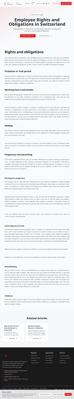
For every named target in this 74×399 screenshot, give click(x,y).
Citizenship (33, 360)
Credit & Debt (48, 360)
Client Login (56, 3)
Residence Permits (35, 358)
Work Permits (34, 355)
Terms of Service (43, 388)
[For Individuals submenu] (22, 3)
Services (27, 3)
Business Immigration (65, 358)
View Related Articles (44, 36)
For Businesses (10, 3)
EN (49, 3)
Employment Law (49, 355)
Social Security (48, 362)
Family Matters (48, 358)
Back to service (35, 14)
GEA (50, 62)
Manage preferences (45, 394)
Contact (43, 3)
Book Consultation (66, 3)
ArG (21, 62)
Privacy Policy (34, 388)
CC (68, 60)
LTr (13, 62)
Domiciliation (63, 362)
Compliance (62, 360)
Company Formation (64, 355)
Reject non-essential (58, 394)
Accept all (68, 394)
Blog (38, 3)
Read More (12, 338)
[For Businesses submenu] (13, 3)
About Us (33, 3)
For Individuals (19, 3)
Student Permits (35, 362)
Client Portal (26, 388)
